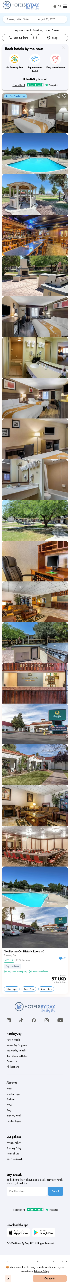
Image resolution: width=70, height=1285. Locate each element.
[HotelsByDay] (21, 9)
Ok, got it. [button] (50, 1278)
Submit (55, 1191)
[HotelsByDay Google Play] (44, 1233)
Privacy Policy (41, 1271)
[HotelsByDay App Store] (19, 1233)
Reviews (11, 1099)
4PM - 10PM (46, 989)
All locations (13, 1066)
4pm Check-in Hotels (17, 1056)
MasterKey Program (17, 1045)
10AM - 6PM (11, 989)
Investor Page (13, 1094)
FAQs (9, 1104)
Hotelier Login (14, 1121)
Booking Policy (14, 1148)
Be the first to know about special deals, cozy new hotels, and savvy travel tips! (35, 1181)
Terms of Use (13, 1153)
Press (9, 1088)
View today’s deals (16, 1050)
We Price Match (14, 1159)
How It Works (13, 1039)
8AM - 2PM (29, 989)
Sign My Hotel (14, 1115)
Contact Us (12, 1061)
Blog (9, 1110)
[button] (65, 6)
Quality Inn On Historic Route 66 (24, 951)
